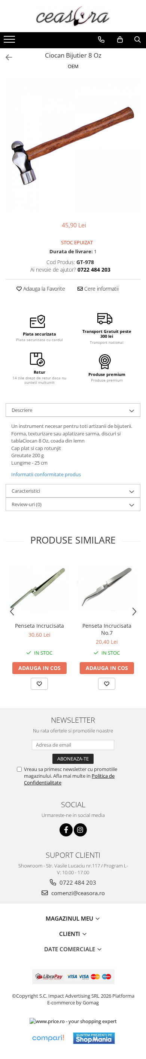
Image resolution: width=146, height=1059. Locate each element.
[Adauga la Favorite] (39, 684)
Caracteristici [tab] (26, 490)
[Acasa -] (73, 16)
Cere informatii (101, 288)
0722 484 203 (77, 882)
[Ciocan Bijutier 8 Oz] (73, 146)
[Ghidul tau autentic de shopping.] (47, 1038)
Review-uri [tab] (27, 504)
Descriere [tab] (22, 410)
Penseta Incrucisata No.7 (106, 629)
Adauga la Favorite (43, 288)
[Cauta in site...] (137, 39)
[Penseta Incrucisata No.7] (107, 588)
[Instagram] (80, 829)
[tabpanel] (73, 146)
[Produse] (10, 41)
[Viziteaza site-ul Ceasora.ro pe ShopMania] (94, 1038)
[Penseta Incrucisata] (39, 588)
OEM (73, 66)
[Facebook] (66, 829)
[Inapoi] (5, 57)
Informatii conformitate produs (46, 474)
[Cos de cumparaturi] (120, 39)
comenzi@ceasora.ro (77, 893)
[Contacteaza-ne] (101, 39)
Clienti (70, 933)
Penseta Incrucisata (39, 625)
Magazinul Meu (70, 918)
